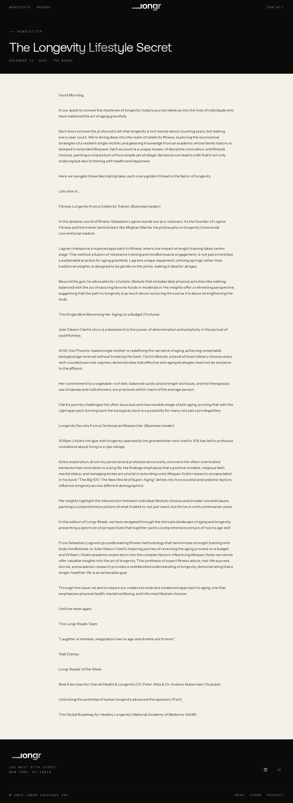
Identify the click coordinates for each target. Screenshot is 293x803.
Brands (44, 7)
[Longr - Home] (146, 7)
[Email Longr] (279, 769)
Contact (275, 7)
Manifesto (19, 7)
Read (239, 795)
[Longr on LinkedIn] (265, 769)
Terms (256, 795)
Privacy (275, 795)
